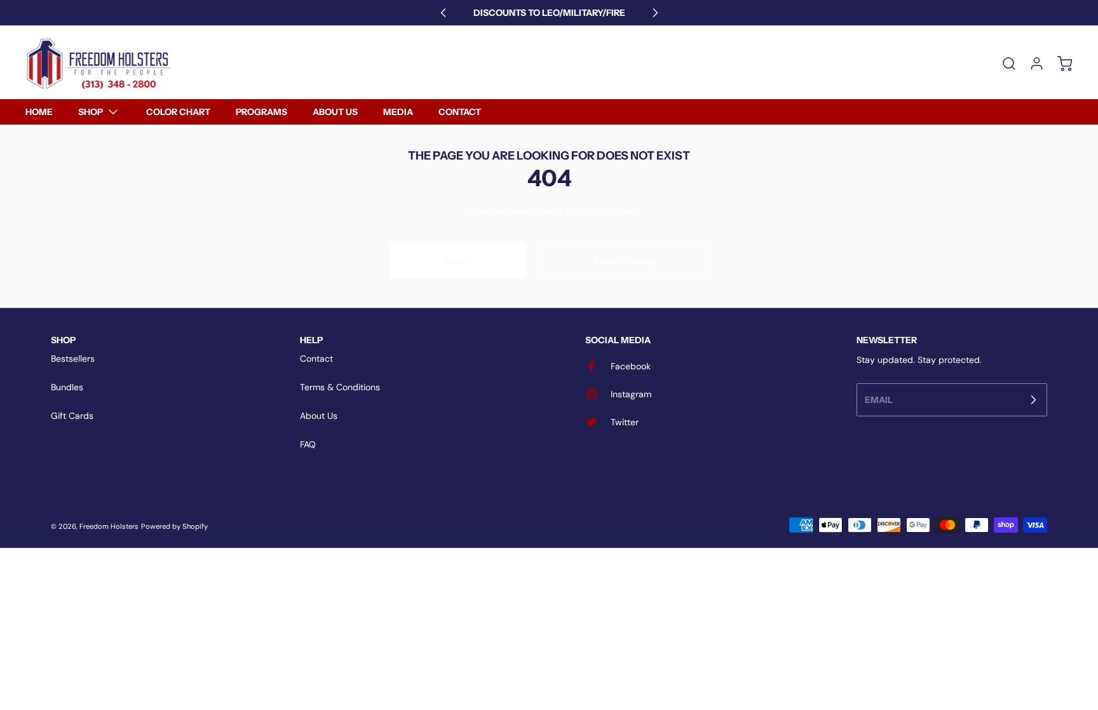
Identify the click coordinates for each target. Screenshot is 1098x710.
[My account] (1031, 64)
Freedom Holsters (109, 526)
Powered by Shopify (174, 526)
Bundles (67, 387)
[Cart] (1059, 64)
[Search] (1003, 64)
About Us (318, 415)
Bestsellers (73, 358)
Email (879, 399)
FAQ (308, 444)
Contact (316, 358)
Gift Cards (72, 415)
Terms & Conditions (340, 387)
